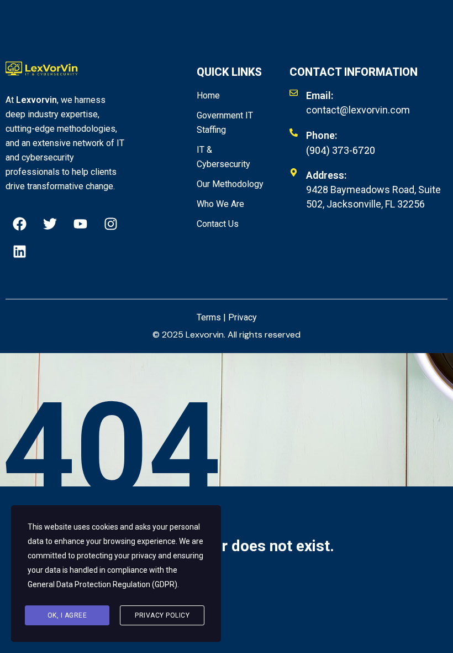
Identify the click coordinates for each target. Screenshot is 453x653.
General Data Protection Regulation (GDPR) (102, 584)
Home (208, 95)
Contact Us (218, 224)
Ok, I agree (67, 615)
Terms (209, 317)
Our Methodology (230, 184)
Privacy (242, 317)
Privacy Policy (162, 615)
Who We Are (220, 204)
